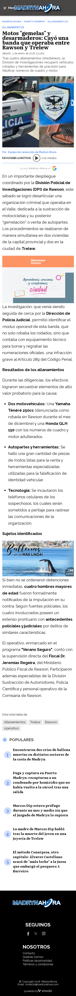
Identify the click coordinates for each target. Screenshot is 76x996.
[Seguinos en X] (35, 933)
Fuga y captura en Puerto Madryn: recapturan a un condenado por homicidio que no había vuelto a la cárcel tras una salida (41, 782)
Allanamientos (15, 722)
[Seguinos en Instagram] (43, 933)
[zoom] (38, 111)
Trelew (35, 722)
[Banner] (38, 267)
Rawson (51, 722)
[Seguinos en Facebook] (27, 933)
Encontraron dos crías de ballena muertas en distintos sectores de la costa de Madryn (41, 754)
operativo (11, 728)
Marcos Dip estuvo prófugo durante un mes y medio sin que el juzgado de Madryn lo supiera (40, 810)
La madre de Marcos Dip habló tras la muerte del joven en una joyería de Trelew (39, 834)
